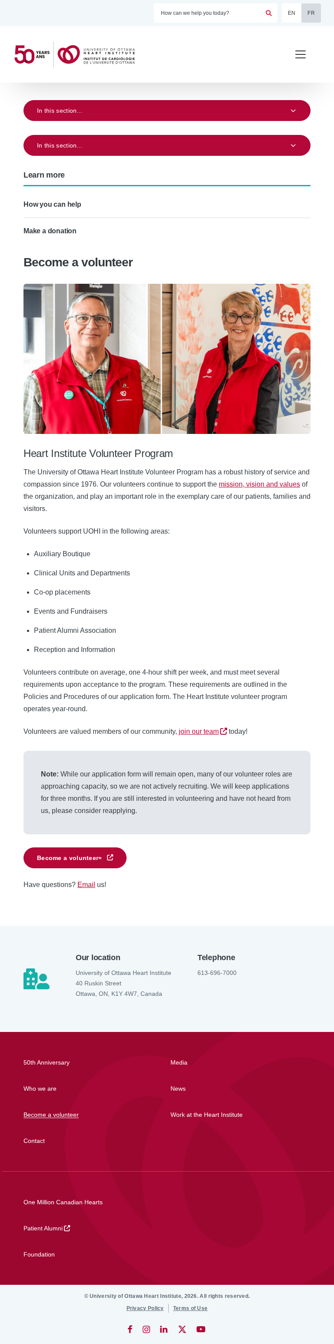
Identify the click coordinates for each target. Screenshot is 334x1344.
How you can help (52, 204)
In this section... (59, 110)
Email (86, 884)
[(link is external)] (130, 1329)
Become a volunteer (69, 857)
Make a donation (50, 231)
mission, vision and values (259, 484)
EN (292, 13)
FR (311, 13)
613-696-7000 (217, 972)
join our (199, 731)
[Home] (78, 54)
